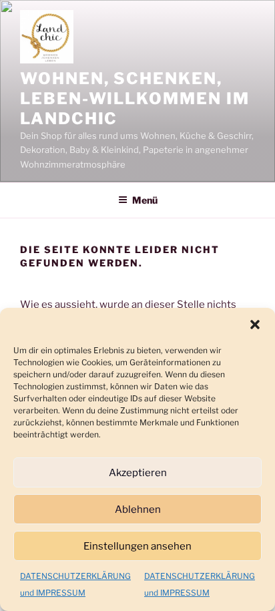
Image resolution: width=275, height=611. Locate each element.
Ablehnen (138, 509)
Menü (145, 200)
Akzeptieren (138, 473)
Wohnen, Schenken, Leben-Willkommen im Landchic (134, 98)
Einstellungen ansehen (137, 546)
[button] (255, 324)
